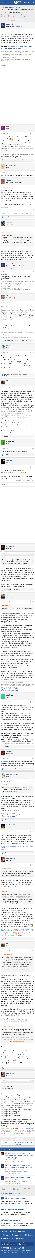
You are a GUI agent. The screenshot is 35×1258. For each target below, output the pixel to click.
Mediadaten (17, 1250)
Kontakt (10, 1250)
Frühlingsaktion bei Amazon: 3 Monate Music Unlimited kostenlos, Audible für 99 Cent (18, 1167)
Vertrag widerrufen (26, 1250)
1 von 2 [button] (12, 20)
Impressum (4, 1250)
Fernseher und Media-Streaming (18, 1171)
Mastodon (6, 1238)
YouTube (21, 1238)
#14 (33, 702)
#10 (33, 448)
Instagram (29, 1235)
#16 (33, 781)
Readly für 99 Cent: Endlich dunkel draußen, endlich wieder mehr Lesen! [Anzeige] (19, 1155)
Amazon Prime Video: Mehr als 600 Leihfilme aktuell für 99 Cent (16, 47)
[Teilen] (31, 31)
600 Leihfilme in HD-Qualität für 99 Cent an (15, 36)
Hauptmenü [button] (3, 2)
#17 (33, 832)
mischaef (4, 15)
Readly (6, 1159)
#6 (33, 271)
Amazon (3, 34)
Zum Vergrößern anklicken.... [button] (18, 970)
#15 (33, 758)
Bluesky (22, 1231)
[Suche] (33, 2)
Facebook (6, 1235)
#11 (33, 467)
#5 (33, 229)
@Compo (4, 275)
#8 (33, 352)
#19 (33, 951)
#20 (33, 1080)
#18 (33, 865)
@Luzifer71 (4, 762)
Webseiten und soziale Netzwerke (19, 1182)
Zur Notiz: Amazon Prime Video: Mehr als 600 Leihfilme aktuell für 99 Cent (17, 16)
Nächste (18, 20)
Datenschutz (24, 1252)
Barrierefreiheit (15, 1252)
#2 (33, 133)
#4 (33, 187)
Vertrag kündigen (5, 1252)
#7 (33, 303)
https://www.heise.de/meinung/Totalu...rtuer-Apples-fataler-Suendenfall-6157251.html (16, 815)
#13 (33, 602)
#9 (33, 388)
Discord (13, 1231)
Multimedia (12, 1159)
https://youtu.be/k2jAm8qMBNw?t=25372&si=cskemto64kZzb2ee (9, 689)
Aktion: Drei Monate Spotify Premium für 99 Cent (17, 1178)
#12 (33, 553)
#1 (33, 31)
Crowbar (5, 306)
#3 (33, 172)
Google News (17, 1235)
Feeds (5, 1231)
